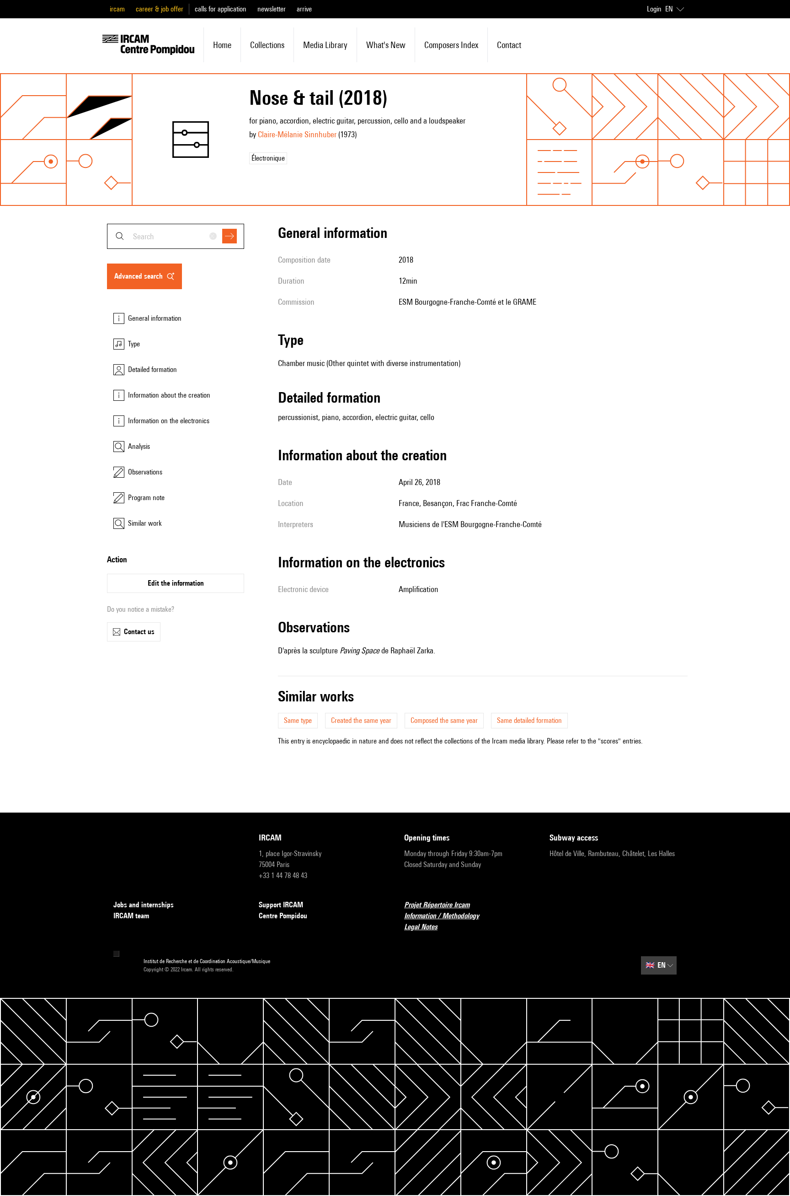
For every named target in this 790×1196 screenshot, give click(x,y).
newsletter (271, 9)
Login (654, 9)
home (222, 45)
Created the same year (361, 720)
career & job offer (159, 9)
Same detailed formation (529, 720)
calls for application (220, 9)
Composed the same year (444, 720)
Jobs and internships (143, 904)
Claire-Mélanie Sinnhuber (297, 134)
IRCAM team (131, 915)
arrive (304, 9)
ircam (117, 9)
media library (325, 45)
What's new (386, 45)
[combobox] (175, 236)
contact (509, 45)
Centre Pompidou (283, 915)
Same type (298, 720)
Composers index (451, 45)
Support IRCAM (281, 904)
